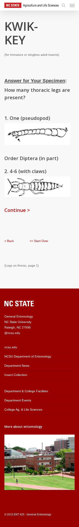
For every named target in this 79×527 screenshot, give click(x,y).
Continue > (17, 210)
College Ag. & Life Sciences (23, 409)
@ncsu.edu (12, 333)
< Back (9, 241)
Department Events (17, 400)
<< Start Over (39, 241)
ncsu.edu (10, 347)
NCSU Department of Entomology (27, 356)
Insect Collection (15, 375)
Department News (16, 365)
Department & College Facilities (26, 391)
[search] (63, 5)
